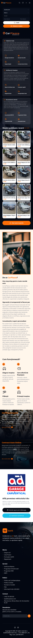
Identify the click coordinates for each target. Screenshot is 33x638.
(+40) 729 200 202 (9, 596)
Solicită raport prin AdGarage (17, 510)
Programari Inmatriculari (11, 569)
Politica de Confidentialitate (12, 580)
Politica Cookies (8, 583)
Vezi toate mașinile (17, 223)
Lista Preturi (7, 555)
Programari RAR (9, 571)
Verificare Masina (9, 566)
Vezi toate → (27, 128)
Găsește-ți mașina (17, 26)
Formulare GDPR (9, 557)
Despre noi (7, 552)
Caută (17, 22)
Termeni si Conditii (9, 585)
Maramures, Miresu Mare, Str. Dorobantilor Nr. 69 (16, 602)
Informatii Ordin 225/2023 (11, 589)
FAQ (5, 587)
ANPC (5, 573)
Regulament (7, 559)
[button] (16, 427)
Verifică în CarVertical (17, 515)
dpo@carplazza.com (10, 599)
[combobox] (16, 9)
